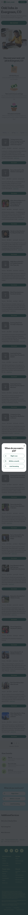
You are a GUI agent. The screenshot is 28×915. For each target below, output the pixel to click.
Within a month (14, 461)
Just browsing (14, 466)
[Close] (24, 446)
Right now (14, 456)
